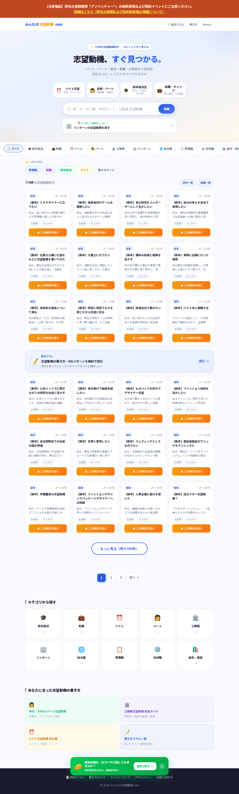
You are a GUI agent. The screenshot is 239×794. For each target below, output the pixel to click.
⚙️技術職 (207, 149)
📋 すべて (13, 149)
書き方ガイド (106, 170)
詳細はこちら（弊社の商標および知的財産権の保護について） (119, 11)
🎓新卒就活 (35, 149)
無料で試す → (145, 766)
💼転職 (57, 149)
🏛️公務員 (118, 149)
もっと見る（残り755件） (119, 548)
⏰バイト (76, 149)
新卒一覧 (188, 182)
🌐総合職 (165, 149)
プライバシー (143, 777)
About (207, 24)
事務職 (33, 170)
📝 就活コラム (175, 24)
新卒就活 (66, 170)
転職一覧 (205, 182)
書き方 (193, 24)
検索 (167, 109)
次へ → (134, 577)
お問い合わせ (164, 777)
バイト (85, 170)
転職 (49, 170)
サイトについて (120, 777)
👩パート (97, 149)
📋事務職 (186, 149)
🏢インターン (142, 149)
